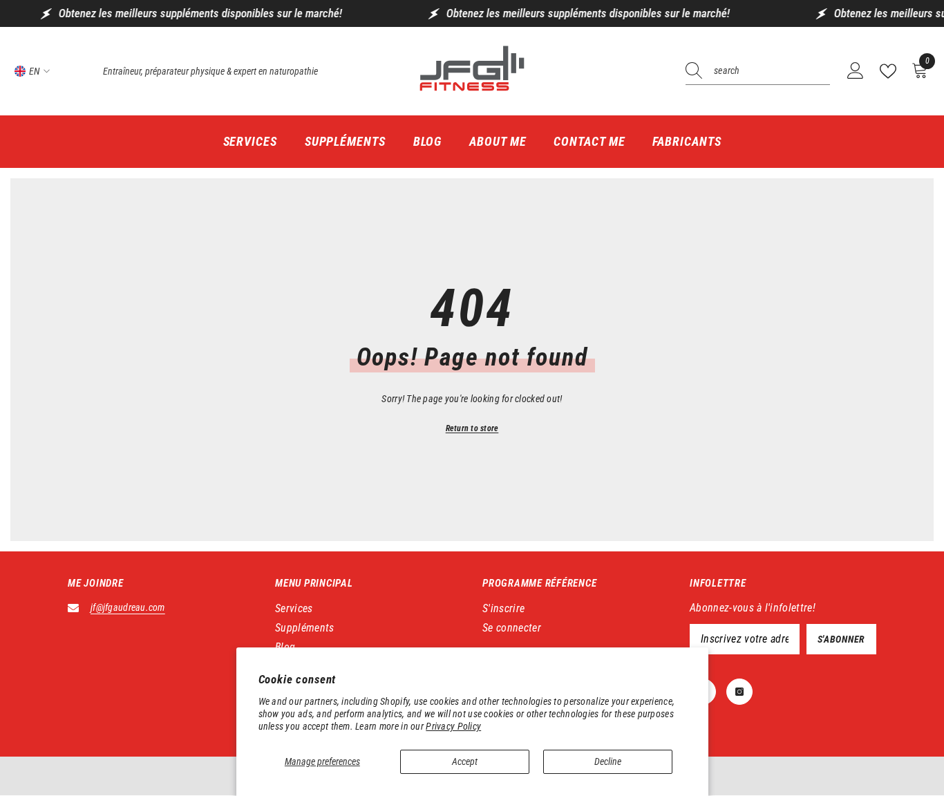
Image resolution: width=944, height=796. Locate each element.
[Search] (758, 71)
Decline (607, 761)
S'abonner (841, 639)
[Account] (855, 71)
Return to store (472, 428)
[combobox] (772, 71)
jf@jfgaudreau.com (128, 607)
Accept (465, 761)
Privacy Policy (453, 726)
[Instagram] (739, 692)
